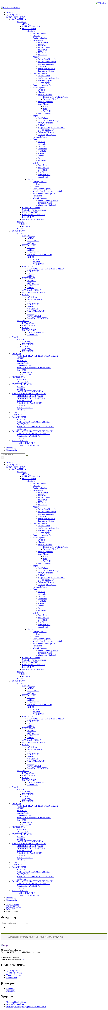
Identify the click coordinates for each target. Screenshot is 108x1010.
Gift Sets (36, 486)
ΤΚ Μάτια (42, 500)
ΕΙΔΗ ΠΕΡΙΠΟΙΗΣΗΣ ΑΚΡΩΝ (30, 846)
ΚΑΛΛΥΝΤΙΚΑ (19, 469)
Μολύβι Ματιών (45, 544)
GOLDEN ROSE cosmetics (34, 660)
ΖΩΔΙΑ (30, 763)
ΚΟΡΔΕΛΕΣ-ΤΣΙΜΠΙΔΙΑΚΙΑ (30, 841)
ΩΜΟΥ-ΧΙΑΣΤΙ (24, 815)
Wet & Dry (47, 561)
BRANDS (21, 471)
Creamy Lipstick (39, 632)
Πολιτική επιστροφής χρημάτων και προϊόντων (26, 1007)
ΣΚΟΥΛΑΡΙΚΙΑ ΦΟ (36, 782)
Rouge (40, 608)
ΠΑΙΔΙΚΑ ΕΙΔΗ (19, 867)
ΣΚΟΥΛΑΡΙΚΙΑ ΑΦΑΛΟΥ (33, 742)
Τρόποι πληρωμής (14, 975)
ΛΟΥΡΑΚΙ (26, 792)
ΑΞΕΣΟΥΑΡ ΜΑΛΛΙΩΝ (22, 834)
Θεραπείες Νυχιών (46, 580)
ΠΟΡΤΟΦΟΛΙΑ (19, 827)
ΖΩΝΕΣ (15, 862)
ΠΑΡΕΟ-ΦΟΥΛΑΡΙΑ (26, 893)
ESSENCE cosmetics (31, 657)
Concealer (42, 594)
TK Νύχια (42, 495)
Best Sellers (43, 568)
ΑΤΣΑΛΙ (20, 683)
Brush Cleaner (44, 526)
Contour (41, 596)
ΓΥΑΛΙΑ (21, 888)
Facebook (10, 988)
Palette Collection (40, 488)
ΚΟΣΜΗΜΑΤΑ (18, 681)
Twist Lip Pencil (45, 653)
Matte (45, 556)
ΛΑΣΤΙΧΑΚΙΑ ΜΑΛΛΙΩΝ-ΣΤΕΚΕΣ (33, 872)
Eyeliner (41, 540)
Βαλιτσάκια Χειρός (46, 514)
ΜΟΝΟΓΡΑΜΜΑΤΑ (36, 761)
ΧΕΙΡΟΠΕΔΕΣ (28, 728)
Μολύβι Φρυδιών (45, 551)
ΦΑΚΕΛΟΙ (21, 820)
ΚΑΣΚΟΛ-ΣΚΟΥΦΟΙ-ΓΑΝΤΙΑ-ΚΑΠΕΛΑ (35, 876)
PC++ (23, 959)
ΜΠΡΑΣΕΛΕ (28, 794)
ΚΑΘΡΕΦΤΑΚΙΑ (24, 850)
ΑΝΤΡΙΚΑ (21, 829)
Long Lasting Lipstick (42, 639)
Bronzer (41, 591)
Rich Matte (37, 646)
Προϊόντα (31, 481)
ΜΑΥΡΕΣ (31, 730)
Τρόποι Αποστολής (14, 973)
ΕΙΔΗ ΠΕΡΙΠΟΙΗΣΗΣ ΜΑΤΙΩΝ (31, 848)
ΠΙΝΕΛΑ (21, 855)
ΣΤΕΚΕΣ (21, 836)
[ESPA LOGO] (101, 3)
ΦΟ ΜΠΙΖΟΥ (23, 770)
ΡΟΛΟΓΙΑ (21, 879)
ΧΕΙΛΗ (20, 679)
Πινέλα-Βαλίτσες (40, 587)
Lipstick (36, 636)
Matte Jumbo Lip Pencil (48, 650)
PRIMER (26, 676)
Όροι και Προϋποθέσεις (16, 1002)
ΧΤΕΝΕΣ (21, 860)
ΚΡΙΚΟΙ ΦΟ (32, 785)
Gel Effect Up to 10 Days (48, 570)
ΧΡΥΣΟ (31, 693)
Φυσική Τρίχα (44, 533)
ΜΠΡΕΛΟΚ (17, 865)
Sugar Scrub (43, 627)
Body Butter (43, 615)
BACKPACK (23, 813)
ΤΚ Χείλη (42, 504)
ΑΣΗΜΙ (30, 688)
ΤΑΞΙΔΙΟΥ (22, 810)
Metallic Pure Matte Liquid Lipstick (47, 641)
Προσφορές (11, 448)
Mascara (41, 542)
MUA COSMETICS (31, 662)
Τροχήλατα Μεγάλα (46, 518)
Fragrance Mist (44, 624)
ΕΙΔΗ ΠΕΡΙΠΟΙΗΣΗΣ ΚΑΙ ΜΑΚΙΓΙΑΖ (29, 843)
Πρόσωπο (37, 589)
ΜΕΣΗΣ (20, 808)
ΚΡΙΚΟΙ (31, 707)
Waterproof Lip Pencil (47, 655)
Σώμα (35, 613)
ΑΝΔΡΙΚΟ (21, 789)
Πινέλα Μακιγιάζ (40, 523)
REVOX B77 (28, 667)
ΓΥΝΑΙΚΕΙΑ (23, 796)
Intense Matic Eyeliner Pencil (55, 547)
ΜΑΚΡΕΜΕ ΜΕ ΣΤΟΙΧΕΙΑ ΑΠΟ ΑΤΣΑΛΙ (46, 719)
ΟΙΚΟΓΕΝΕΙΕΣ (34, 766)
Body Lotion (43, 617)
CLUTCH (26, 825)
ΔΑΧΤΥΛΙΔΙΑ (28, 686)
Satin (45, 559)
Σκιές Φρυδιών (44, 563)
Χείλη (30, 629)
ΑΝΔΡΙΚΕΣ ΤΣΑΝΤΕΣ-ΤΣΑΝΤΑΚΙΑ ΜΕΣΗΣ (37, 806)
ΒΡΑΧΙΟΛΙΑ (28, 716)
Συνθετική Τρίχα (45, 530)
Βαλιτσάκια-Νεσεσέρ (47, 509)
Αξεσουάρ (37, 507)
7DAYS (25, 474)
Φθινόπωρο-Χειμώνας (47, 584)
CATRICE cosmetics (31, 476)
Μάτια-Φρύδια (39, 537)
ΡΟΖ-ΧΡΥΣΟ (33, 690)
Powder (41, 603)
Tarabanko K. (38, 490)
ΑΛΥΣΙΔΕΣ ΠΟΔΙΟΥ (31, 740)
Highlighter (42, 601)
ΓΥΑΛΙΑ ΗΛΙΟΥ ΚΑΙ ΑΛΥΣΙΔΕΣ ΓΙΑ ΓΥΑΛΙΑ (32, 881)
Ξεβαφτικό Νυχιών (46, 582)
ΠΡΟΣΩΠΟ (22, 674)
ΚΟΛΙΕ (25, 745)
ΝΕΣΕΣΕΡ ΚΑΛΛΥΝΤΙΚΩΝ (29, 853)
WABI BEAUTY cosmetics (33, 669)
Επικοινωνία (11, 450)
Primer (40, 606)
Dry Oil (41, 622)
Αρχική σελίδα (12, 904)
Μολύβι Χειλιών (40, 648)
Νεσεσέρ (42, 516)
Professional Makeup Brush (49, 528)
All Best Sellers (39, 483)
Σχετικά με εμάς (13, 14)
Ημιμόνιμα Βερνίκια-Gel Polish (51, 577)
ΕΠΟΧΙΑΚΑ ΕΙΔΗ (20, 891)
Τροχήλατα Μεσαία (46, 521)
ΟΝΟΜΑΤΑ (32, 759)
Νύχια (35, 566)
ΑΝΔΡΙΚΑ (32, 747)
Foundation (42, 599)
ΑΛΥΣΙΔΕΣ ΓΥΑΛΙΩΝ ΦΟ (29, 886)
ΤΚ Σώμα (42, 502)
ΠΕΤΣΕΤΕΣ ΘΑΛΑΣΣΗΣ (28, 895)
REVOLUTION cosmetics (33, 664)
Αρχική (9, 12)
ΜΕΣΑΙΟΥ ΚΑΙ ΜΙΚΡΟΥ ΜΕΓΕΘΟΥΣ (34, 818)
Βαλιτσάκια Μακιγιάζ (47, 511)
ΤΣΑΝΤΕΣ (16, 803)
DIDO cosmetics (29, 478)
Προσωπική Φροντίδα (42, 535)
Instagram (10, 991)
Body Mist (42, 620)
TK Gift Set (43, 493)
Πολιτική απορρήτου (15, 1004)
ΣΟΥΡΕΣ (21, 839)
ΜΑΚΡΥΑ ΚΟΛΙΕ (35, 749)
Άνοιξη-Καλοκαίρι (45, 573)
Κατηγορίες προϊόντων (15, 17)
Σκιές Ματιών (44, 554)
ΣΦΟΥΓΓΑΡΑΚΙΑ (25, 858)
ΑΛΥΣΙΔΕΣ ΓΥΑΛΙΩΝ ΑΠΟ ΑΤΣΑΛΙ (33, 883)
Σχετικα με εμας (13, 970)
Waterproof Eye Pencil (52, 549)
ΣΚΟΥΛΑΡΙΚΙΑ (29, 695)
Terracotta (42, 610)
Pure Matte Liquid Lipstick (44, 643)
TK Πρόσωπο (44, 497)
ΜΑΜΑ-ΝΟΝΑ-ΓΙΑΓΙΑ (38, 768)
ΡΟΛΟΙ (15, 787)
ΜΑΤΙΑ (20, 672)
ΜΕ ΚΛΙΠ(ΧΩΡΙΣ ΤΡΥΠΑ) (39, 705)
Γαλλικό (41, 575)
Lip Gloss (37, 634)
